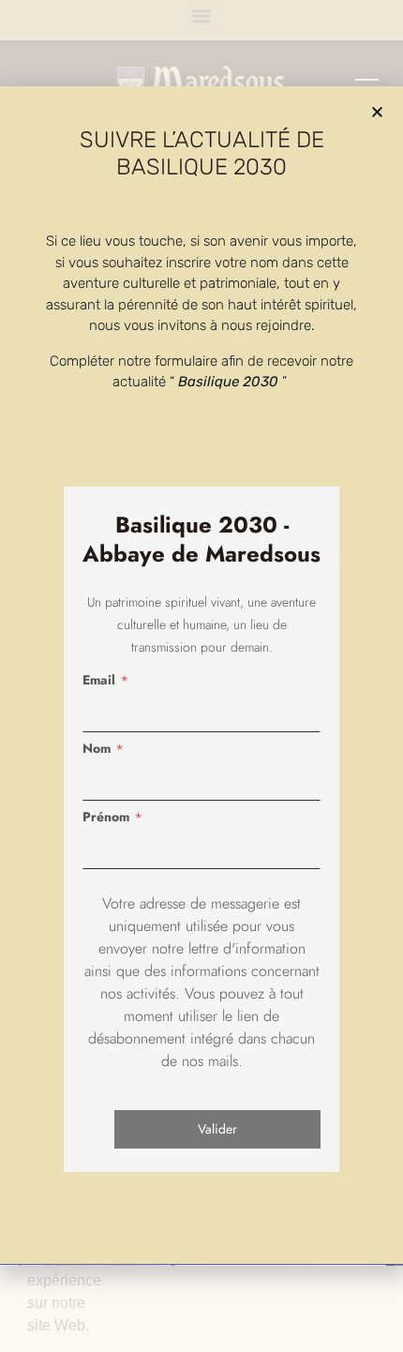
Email (98, 679)
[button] (377, 112)
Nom (96, 748)
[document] (201, 676)
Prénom (105, 816)
